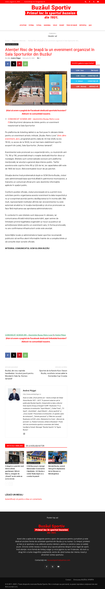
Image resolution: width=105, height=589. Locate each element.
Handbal (47, 25)
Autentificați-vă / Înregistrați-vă (34, 2)
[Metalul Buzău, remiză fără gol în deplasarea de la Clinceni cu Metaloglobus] (57, 457)
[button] (86, 2)
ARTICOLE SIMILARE (15, 446)
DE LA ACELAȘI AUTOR (35, 446)
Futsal (38, 25)
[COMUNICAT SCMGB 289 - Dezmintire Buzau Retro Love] (36, 291)
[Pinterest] (19, 63)
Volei (55, 25)
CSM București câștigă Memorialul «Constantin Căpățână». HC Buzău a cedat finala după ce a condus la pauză (36, 471)
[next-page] (10, 483)
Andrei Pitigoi (60, 335)
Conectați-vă (93, 76)
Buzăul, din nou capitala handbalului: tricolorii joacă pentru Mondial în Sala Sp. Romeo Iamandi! (19, 375)
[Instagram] (25, 434)
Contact (68, 580)
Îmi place (94, 70)
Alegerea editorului (19, 41)
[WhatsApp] (25, 63)
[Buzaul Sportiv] (52, 12)
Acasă (7, 41)
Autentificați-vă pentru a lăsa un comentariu (23, 499)
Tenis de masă (71, 25)
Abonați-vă (93, 86)
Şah (90, 25)
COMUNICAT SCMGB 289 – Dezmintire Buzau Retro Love (29, 335)
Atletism (23, 25)
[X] (94, 2)
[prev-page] (6, 483)
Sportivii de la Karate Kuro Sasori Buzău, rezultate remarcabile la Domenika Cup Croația (53, 373)
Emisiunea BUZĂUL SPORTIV (84, 580)
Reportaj (82, 25)
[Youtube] (98, 2)
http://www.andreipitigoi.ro (32, 394)
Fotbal (31, 25)
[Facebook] (89, 2)
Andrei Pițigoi (16, 58)
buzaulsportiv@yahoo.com (59, 560)
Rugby (61, 25)
